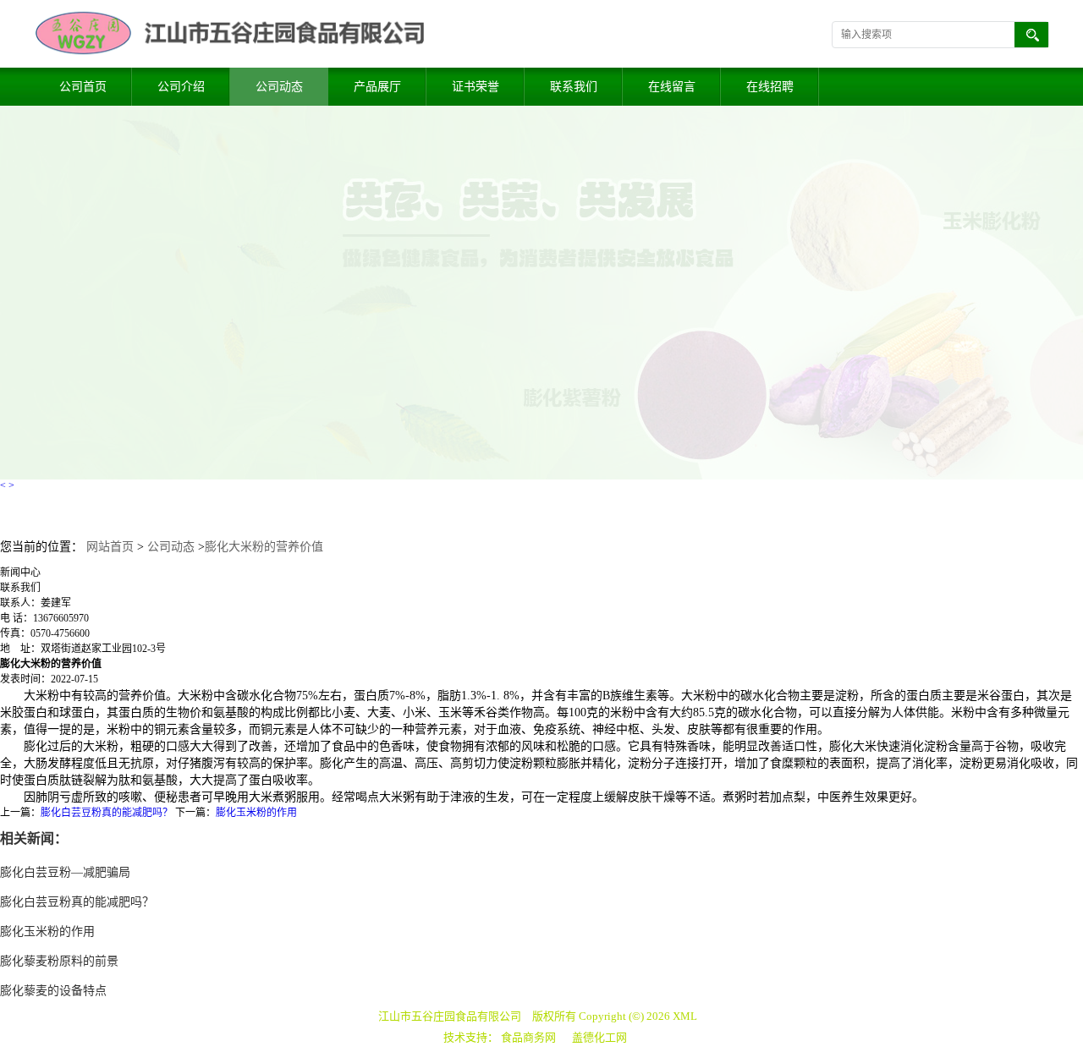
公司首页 (83, 86)
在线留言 (671, 86)
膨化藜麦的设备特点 (53, 990)
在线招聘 (770, 86)
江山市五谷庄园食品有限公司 (449, 1016)
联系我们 (573, 86)
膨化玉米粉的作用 (256, 813)
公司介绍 (181, 86)
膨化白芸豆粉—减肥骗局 (65, 872)
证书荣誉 (475, 86)
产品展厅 (377, 86)
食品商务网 (528, 1037)
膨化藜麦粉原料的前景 (59, 961)
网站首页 (110, 546)
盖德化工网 (599, 1037)
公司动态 (279, 86)
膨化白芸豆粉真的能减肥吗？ (107, 813)
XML (685, 1016)
